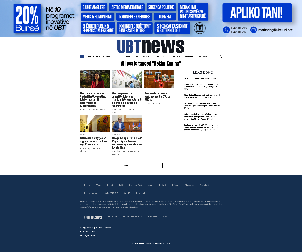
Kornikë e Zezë (136, 185)
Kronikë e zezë (108, 56)
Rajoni (110, 185)
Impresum (112, 216)
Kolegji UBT (141, 193)
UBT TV (127, 193)
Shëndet (137, 56)
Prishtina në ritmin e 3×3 (194, 78)
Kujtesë (165, 56)
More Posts (129, 165)
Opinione (156, 56)
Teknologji (176, 56)
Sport (119, 56)
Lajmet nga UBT (188, 56)
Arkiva (165, 216)
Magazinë (146, 56)
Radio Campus (202, 56)
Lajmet (90, 56)
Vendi (98, 185)
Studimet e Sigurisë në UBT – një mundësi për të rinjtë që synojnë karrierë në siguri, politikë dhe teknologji (201, 127)
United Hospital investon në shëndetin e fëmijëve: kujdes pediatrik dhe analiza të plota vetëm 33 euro (201, 116)
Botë (98, 56)
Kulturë (127, 56)
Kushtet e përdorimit (132, 216)
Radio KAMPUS (111, 193)
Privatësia (152, 216)
